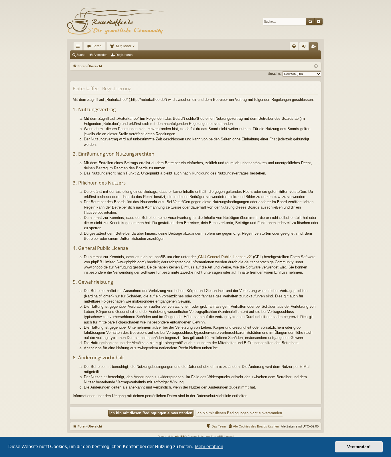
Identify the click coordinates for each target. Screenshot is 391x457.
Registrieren (124, 54)
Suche (80, 54)
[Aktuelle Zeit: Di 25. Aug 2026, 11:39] (316, 66)
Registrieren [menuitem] (314, 47)
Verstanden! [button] (359, 446)
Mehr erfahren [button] (209, 446)
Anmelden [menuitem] (305, 47)
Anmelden (100, 54)
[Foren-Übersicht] (115, 21)
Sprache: (274, 73)
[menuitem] (294, 46)
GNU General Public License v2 (224, 257)
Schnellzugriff (79, 47)
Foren (97, 46)
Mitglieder (123, 46)
